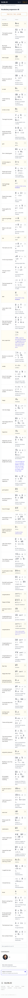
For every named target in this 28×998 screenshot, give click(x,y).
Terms (22, 986)
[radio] (14, 965)
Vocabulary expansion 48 (10, 5)
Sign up (25, 2)
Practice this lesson (14, 14)
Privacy (17, 986)
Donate (3, 989)
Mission (3, 986)
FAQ (12, 986)
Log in (19, 2)
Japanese (2, 5)
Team (8, 986)
